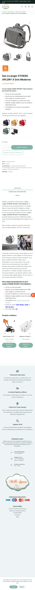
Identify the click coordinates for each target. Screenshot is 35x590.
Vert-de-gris (9, 307)
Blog (17, 517)
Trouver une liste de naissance (17, 508)
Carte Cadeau (23, 1)
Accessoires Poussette (18, 166)
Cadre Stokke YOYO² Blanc (11, 336)
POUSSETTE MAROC (21, 167)
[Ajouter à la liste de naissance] (14, 321)
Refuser (22, 587)
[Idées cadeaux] (33, 295)
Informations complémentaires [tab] (17, 191)
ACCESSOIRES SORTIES (8, 167)
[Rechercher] (21, 6)
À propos (17, 515)
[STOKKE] (5, 68)
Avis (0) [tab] (17, 195)
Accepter (13, 587)
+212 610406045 (18, 453)
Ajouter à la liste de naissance (13, 152)
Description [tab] (17, 188)
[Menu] (32, 6)
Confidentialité (17, 513)
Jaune (26, 304)
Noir (17, 304)
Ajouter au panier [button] (9, 345)
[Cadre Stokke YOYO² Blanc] (9, 326)
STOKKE (10, 171)
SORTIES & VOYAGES (13, 169)
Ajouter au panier (22, 147)
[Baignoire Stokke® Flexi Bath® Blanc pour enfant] (26, 326)
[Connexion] (25, 6)
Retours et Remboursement (17, 511)
